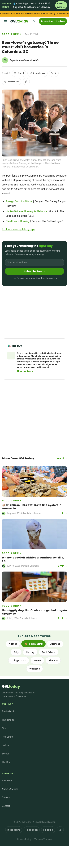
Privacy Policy (24, 839)
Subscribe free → (34, 271)
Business (55, 643)
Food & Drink (12, 34)
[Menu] (5, 21)
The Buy (53, 660)
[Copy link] (26, 81)
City (16, 652)
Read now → (61, 5)
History (30, 652)
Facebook (39, 73)
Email (20, 73)
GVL (19, 21)
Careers (6, 797)
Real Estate (48, 652)
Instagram (13, 829)
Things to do (18, 660)
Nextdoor (13, 81)
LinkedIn (48, 829)
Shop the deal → (25, 371)
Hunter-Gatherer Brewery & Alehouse (26, 211)
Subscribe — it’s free (52, 21)
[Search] (33, 21)
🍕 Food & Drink (33, 643)
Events (37, 660)
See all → (62, 458)
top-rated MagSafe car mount (36, 356)
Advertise (7, 780)
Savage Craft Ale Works (19, 201)
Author (13, 643)
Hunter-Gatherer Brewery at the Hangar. (22, 163)
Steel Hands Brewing (17, 221)
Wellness (34, 668)
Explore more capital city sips (18, 229)
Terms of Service (43, 839)
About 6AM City (10, 789)
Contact (6, 806)
